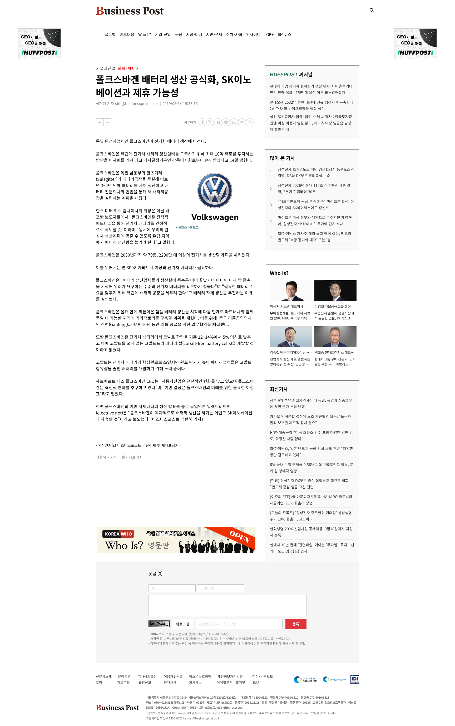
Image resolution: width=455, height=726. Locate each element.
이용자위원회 (176, 676)
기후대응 (127, 34)
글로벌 (110, 34)
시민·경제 (214, 34)
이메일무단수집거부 (232, 682)
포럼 (104, 682)
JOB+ (268, 34)
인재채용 (174, 682)
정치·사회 (234, 34)
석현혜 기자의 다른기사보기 (117, 457)
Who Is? (144, 34)
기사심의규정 (151, 676)
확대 (100, 122)
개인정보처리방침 (234, 676)
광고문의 (125, 682)
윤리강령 (128, 676)
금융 (178, 34)
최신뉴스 (284, 34)
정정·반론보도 (262, 676)
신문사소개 (107, 676)
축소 (107, 122)
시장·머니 (194, 34)
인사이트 (253, 34)
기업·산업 (163, 34)
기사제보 (200, 682)
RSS (256, 682)
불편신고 (148, 682)
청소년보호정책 (203, 676)
